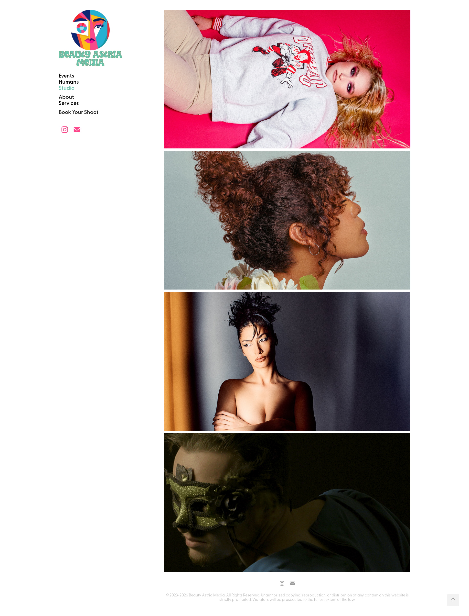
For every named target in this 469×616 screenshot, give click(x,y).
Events (66, 75)
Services (69, 102)
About (66, 96)
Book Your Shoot (78, 111)
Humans (69, 81)
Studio (67, 87)
